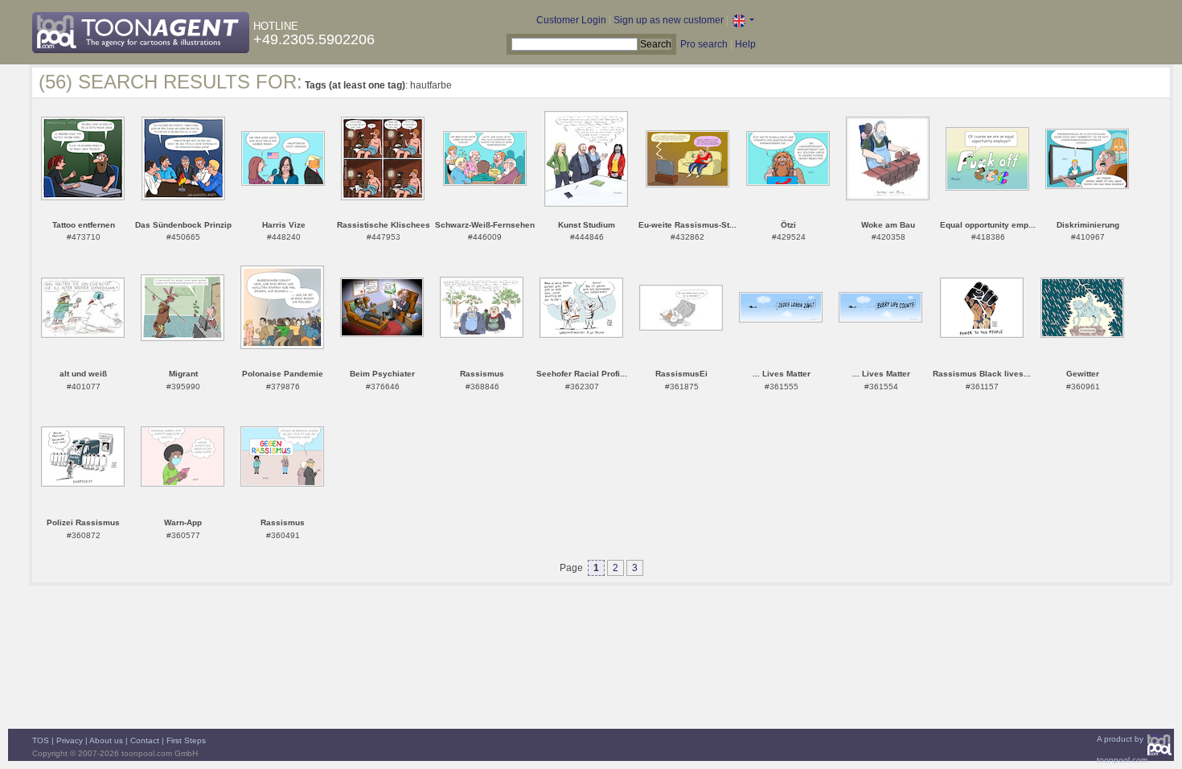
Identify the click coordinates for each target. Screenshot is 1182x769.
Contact (144, 740)
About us (106, 740)
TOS (40, 740)
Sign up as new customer (669, 20)
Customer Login (571, 20)
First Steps (186, 740)
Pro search (704, 44)
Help (745, 44)
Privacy (69, 740)
